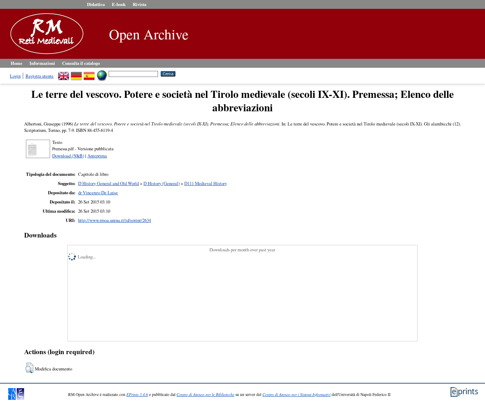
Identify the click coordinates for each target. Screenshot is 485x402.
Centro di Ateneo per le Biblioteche (205, 394)
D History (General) (161, 183)
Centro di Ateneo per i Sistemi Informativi (296, 394)
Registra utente (40, 76)
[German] (76, 73)
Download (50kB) (68, 155)
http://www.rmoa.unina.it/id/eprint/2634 (114, 220)
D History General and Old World (108, 183)
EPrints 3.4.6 (137, 394)
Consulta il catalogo (81, 63)
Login (15, 76)
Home (16, 63)
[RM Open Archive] (45, 54)
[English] (63, 73)
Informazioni (42, 63)
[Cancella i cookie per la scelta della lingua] (102, 73)
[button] (29, 368)
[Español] (89, 73)
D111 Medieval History (205, 183)
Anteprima (97, 155)
